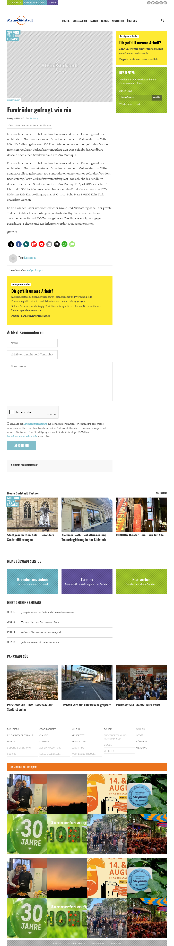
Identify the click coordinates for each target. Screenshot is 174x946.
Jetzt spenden (19, 491)
